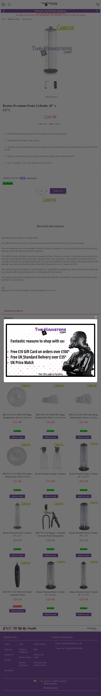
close (95, 317)
